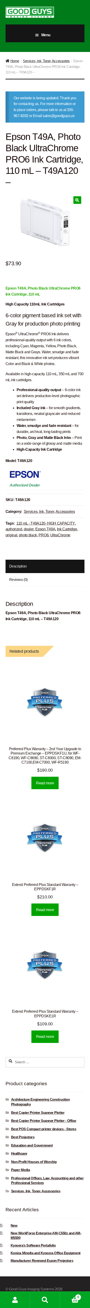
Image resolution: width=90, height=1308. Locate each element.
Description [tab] (18, 566)
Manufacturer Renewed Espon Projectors (42, 1261)
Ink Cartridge (67, 529)
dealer (29, 529)
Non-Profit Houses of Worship (34, 1162)
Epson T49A (45, 529)
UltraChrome (60, 535)
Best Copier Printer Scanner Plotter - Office (43, 1121)
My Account (15, 1300)
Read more (45, 783)
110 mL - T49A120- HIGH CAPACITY (45, 523)
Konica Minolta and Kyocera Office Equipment (46, 1253)
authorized (14, 529)
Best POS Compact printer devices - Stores (43, 1129)
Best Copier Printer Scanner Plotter (38, 1113)
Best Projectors (23, 1137)
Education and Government (32, 1145)
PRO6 (43, 535)
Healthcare (19, 1153)
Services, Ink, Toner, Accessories (46, 61)
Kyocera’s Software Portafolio (33, 1245)
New (14, 1225)
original (11, 535)
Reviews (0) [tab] (18, 580)
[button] (77, 200)
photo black (28, 535)
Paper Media (20, 1170)
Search (45, 1300)
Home (14, 61)
